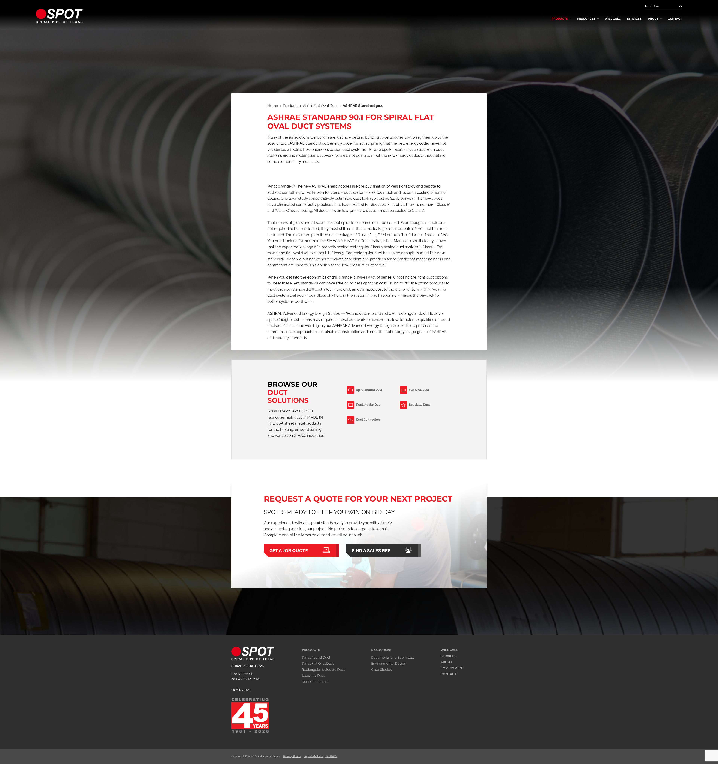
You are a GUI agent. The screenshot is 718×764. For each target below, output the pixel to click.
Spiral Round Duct (316, 657)
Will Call (449, 650)
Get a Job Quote (288, 550)
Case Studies (381, 670)
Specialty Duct (313, 676)
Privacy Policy (292, 756)
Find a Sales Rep (371, 550)
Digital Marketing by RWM (320, 756)
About (446, 662)
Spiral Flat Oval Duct (318, 663)
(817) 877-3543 (241, 689)
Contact (448, 674)
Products (311, 650)
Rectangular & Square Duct (323, 670)
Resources (381, 650)
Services (448, 656)
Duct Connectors (315, 682)
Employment (452, 668)
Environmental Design (388, 663)
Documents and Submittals (392, 657)
